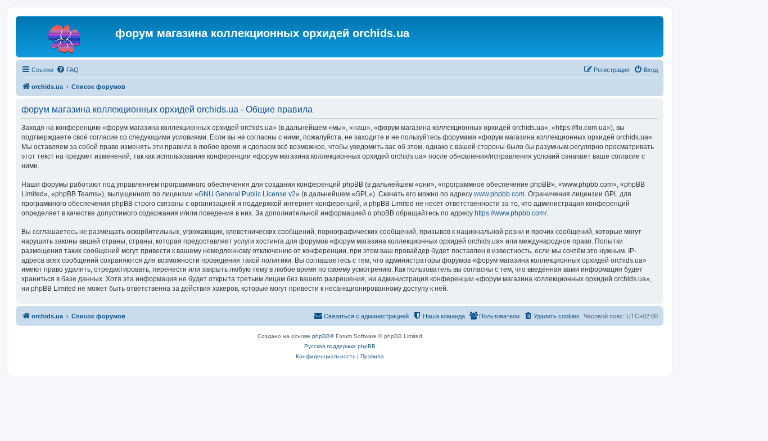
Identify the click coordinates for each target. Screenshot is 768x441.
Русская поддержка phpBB (340, 346)
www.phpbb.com (499, 194)
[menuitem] (67, 69)
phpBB (321, 336)
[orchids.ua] (67, 37)
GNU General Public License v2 (247, 194)
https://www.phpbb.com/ (510, 213)
